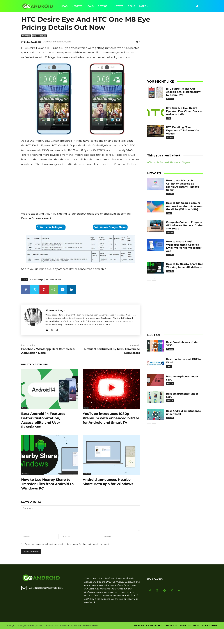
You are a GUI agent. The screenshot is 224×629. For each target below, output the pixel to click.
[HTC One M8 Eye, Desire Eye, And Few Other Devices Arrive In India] (155, 112)
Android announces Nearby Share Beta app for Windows (108, 482)
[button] (197, 6)
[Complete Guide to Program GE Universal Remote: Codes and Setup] (155, 226)
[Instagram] (157, 591)
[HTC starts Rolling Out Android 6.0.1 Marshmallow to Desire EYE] (155, 92)
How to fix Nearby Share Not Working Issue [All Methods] (184, 266)
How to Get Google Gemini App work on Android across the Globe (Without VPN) (184, 206)
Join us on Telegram (50, 227)
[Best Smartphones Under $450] (155, 346)
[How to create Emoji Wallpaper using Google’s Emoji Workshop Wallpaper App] (155, 245)
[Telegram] (62, 289)
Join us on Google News (110, 227)
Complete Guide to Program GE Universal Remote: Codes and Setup (184, 225)
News (24, 408)
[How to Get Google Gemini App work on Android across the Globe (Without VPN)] (155, 206)
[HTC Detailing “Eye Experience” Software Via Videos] (155, 131)
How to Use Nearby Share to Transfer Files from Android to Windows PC (47, 484)
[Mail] (52, 329)
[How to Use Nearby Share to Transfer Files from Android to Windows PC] (49, 455)
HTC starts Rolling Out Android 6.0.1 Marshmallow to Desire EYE (183, 92)
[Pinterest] (44, 289)
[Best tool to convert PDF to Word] (155, 363)
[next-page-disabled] (154, 144)
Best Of (170, 383)
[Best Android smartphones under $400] (155, 415)
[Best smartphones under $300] (155, 380)
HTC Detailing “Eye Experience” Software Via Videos (182, 130)
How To (170, 194)
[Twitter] (34, 289)
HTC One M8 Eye (53, 280)
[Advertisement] (80, 189)
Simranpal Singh (32, 42)
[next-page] (154, 279)
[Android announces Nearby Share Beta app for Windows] (111, 455)
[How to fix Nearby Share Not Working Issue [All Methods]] (155, 268)
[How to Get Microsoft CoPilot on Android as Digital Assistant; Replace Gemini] (155, 184)
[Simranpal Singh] (33, 320)
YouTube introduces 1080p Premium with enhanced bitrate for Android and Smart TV (111, 418)
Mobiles (42, 36)
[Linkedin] (71, 289)
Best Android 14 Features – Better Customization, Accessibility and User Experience (44, 420)
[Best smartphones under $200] (155, 397)
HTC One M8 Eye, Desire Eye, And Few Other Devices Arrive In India (184, 111)
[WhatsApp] (53, 289)
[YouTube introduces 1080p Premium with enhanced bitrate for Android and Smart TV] (111, 389)
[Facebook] (25, 289)
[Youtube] (179, 591)
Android (26, 36)
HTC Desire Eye (36, 280)
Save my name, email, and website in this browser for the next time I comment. (67, 544)
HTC (34, 36)
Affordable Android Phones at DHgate (168, 162)
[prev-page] (149, 144)
